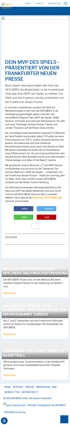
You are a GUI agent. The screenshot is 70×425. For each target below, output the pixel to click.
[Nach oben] (64, 419)
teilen (25, 208)
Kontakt (18, 387)
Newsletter (54, 3)
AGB (54, 387)
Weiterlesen (9, 293)
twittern (49, 208)
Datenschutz (30, 392)
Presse (29, 387)
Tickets (39, 3)
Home (7, 387)
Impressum (43, 387)
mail (47, 217)
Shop (27, 3)
